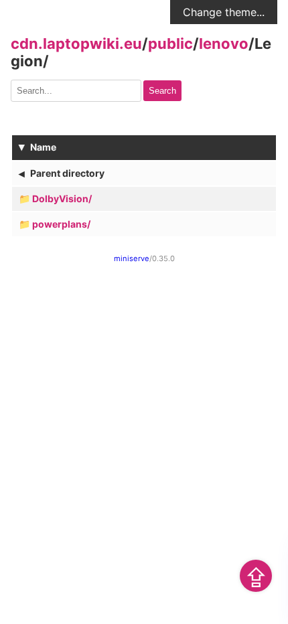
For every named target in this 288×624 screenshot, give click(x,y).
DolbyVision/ (62, 198)
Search (162, 91)
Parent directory (67, 173)
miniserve (131, 258)
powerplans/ (61, 224)
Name (43, 147)
